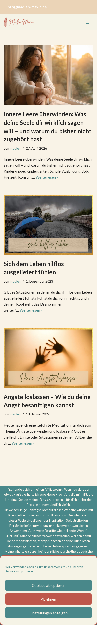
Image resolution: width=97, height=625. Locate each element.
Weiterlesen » (47, 177)
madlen (15, 148)
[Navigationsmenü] (87, 22)
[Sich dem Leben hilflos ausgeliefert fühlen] (48, 225)
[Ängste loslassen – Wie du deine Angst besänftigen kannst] (48, 358)
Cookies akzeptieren (48, 585)
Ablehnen (48, 599)
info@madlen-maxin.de (27, 7)
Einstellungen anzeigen (48, 613)
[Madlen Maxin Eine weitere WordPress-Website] (19, 22)
